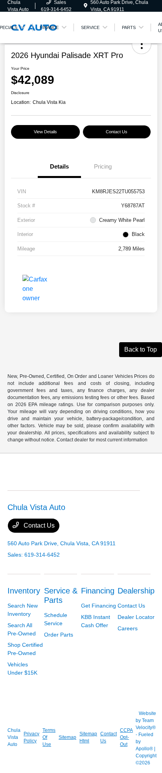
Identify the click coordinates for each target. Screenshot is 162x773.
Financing (97, 590)
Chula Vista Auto (13, 737)
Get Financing (98, 605)
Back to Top (140, 349)
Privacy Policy (31, 737)
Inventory (23, 590)
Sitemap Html (88, 737)
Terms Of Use (48, 737)
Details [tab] (59, 166)
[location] (85, 6)
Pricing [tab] (103, 166)
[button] (141, 44)
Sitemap (67, 737)
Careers (128, 628)
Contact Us (116, 131)
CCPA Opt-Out (126, 737)
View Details (45, 131)
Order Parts (58, 634)
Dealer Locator (136, 617)
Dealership (136, 590)
